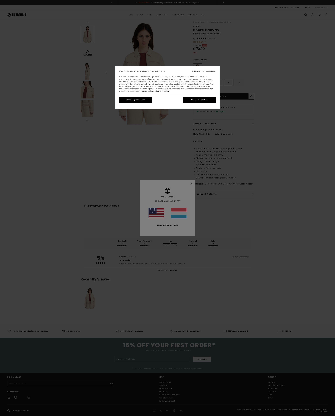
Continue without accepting (203, 71)
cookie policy (147, 91)
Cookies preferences (135, 100)
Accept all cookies (199, 100)
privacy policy (163, 91)
